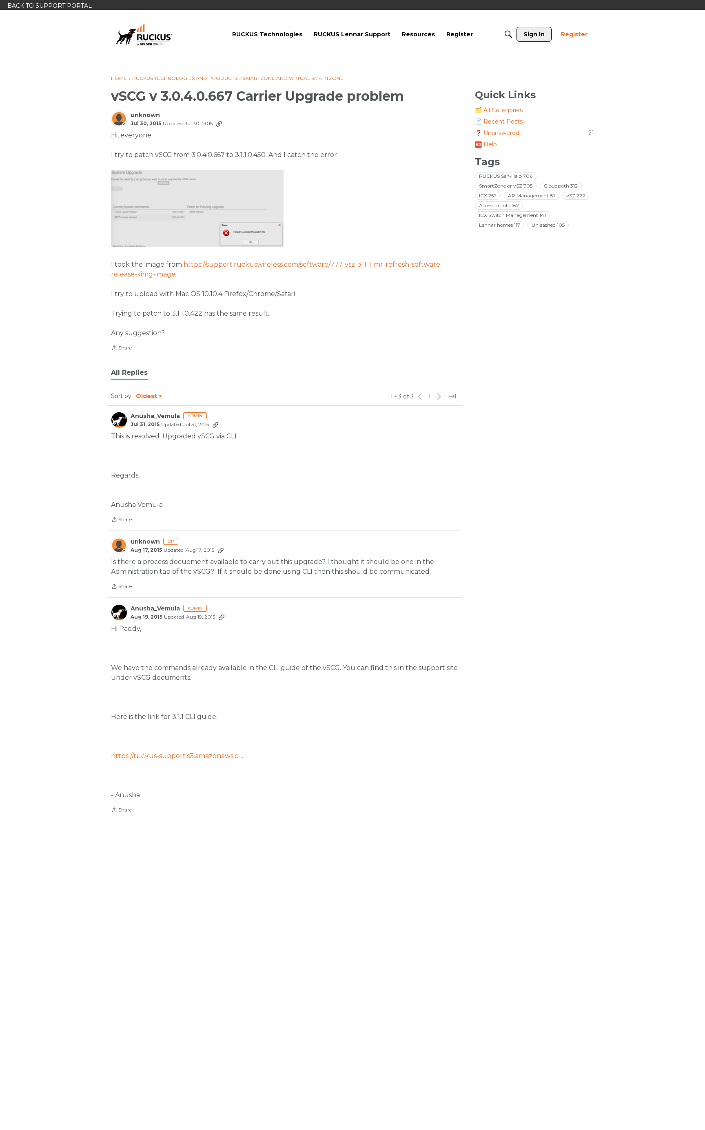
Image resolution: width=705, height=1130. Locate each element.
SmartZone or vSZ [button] (505, 186)
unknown (145, 115)
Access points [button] (499, 205)
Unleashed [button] (548, 225)
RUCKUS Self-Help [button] (505, 176)
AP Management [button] (531, 195)
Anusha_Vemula (155, 416)
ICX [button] (488, 195)
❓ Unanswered (534, 133)
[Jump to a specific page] (452, 396)
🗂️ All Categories (499, 110)
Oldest (147, 396)
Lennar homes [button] (499, 225)
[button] (197, 208)
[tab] (129, 373)
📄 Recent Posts (499, 121)
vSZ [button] (575, 195)
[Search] (508, 34)
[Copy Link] (219, 123)
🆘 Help (486, 144)
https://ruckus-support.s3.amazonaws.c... (176, 756)
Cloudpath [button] (561, 186)
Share (121, 349)
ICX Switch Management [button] (512, 215)
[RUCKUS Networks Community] (144, 34)
